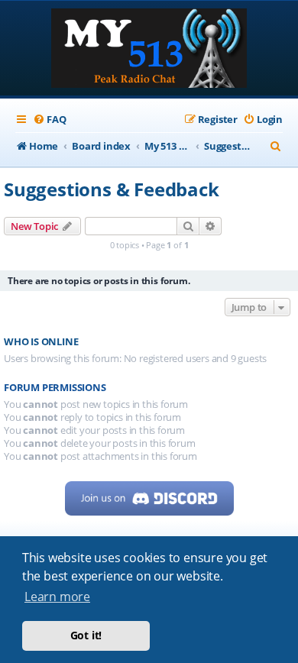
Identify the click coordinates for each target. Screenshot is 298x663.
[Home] (149, 50)
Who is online (41, 341)
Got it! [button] (86, 635)
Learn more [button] (57, 596)
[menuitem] (49, 119)
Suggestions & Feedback (111, 189)
